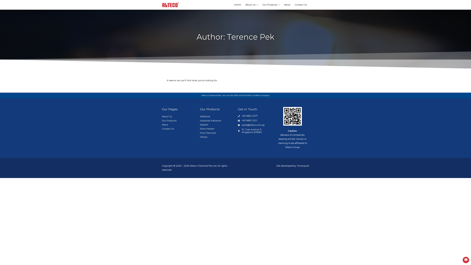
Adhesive (205, 116)
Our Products (269, 4)
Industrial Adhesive (210, 120)
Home (237, 4)
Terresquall (303, 166)
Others (203, 137)
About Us (250, 4)
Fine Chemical (208, 133)
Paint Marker (207, 128)
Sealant (204, 124)
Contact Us (301, 4)
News (287, 4)
